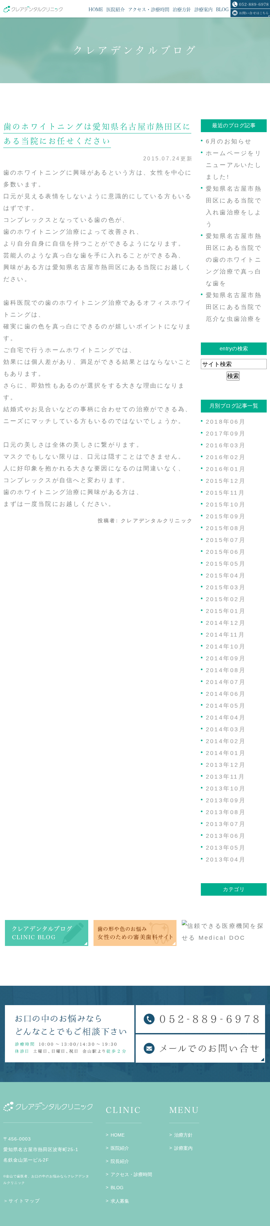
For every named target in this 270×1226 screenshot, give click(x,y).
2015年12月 (226, 481)
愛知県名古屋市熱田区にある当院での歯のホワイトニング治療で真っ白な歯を (234, 260)
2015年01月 (226, 611)
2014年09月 (226, 658)
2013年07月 (226, 824)
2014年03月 (226, 729)
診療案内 (183, 1148)
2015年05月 (226, 563)
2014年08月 (226, 670)
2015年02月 (226, 599)
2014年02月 (226, 741)
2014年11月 (225, 634)
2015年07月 (226, 540)
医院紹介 (120, 1148)
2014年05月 (226, 705)
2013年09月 (226, 800)
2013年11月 (225, 776)
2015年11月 (225, 492)
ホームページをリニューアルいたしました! (234, 165)
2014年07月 (226, 682)
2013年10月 (226, 788)
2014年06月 (226, 694)
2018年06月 (226, 421)
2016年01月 (226, 469)
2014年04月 (226, 717)
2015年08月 (226, 528)
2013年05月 (226, 847)
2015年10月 (226, 504)
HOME (117, 1135)
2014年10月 (226, 646)
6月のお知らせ (229, 141)
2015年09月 (226, 516)
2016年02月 (226, 457)
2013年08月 (226, 812)
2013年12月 (226, 765)
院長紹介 (120, 1161)
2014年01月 (226, 753)
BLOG (117, 1187)
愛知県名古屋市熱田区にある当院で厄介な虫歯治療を (234, 307)
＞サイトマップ (21, 1200)
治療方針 (183, 1135)
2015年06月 (226, 552)
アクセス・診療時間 (131, 1174)
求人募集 (120, 1201)
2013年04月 (226, 859)
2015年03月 (226, 587)
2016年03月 (226, 445)
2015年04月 (226, 575)
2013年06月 (226, 836)
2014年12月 (226, 623)
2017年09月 (226, 433)
